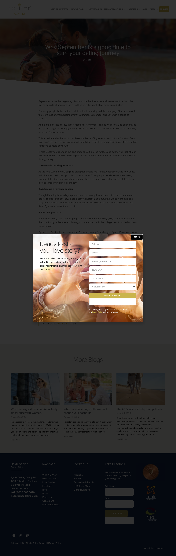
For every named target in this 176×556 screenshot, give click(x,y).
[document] (88, 278)
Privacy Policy (97, 312)
